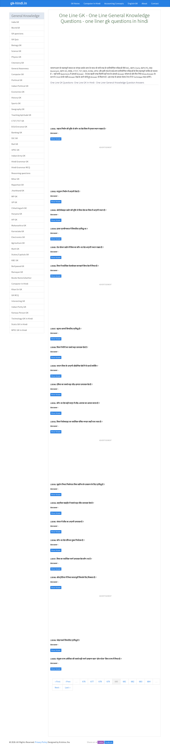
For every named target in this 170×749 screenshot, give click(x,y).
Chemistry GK (17, 62)
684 (148, 681)
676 (84, 681)
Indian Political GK (19, 86)
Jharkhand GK (17, 190)
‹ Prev (67, 681)
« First (57, 681)
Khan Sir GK (16, 289)
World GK (15, 27)
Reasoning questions (20, 173)
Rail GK (14, 144)
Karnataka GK (17, 231)
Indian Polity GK (18, 307)
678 (100, 681)
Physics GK (16, 57)
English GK (133, 3)
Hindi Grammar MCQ (20, 167)
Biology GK (16, 45)
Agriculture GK (18, 243)
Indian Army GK (18, 155)
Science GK (16, 51)
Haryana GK (16, 213)
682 (132, 681)
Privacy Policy (41, 742)
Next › (57, 687)
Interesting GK (18, 301)
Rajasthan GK (17, 184)
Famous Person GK (19, 312)
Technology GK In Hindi (22, 318)
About (144, 3)
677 (92, 681)
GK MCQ (15, 295)
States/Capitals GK (20, 254)
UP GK (14, 202)
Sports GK (16, 103)
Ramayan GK (17, 272)
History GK (16, 97)
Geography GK (17, 109)
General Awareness (20, 68)
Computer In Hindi (92, 3)
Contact (155, 3)
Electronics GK (18, 237)
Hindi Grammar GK (19, 161)
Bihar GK (15, 179)
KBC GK (14, 260)
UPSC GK (15, 150)
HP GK (14, 219)
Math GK (15, 248)
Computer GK (17, 74)
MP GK (14, 196)
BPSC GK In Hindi (19, 330)
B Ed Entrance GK (19, 126)
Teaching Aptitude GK (21, 115)
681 (124, 681)
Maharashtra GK (18, 225)
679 (108, 681)
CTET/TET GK (17, 120)
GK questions (17, 33)
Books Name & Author (21, 277)
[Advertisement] (104, 45)
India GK (15, 22)
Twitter (100, 742)
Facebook (108, 742)
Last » (67, 687)
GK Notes (75, 3)
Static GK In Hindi (19, 324)
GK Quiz (15, 39)
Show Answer (56, 139)
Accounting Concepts (114, 3)
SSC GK (14, 138)
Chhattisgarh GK (19, 208)
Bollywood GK (17, 266)
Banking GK (16, 132)
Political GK (16, 80)
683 (140, 681)
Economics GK (17, 91)
